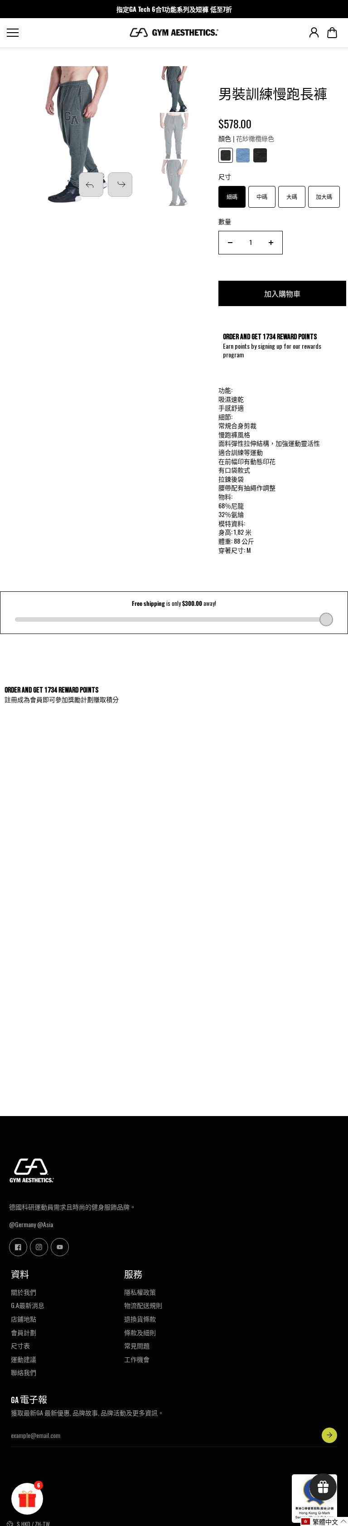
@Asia (45, 1224)
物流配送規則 (143, 1305)
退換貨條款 (140, 1318)
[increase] (271, 242)
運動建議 (23, 1359)
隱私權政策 (140, 1292)
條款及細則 (140, 1332)
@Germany (22, 1224)
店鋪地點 (23, 1318)
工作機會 (137, 1359)
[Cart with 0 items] (332, 33)
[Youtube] (60, 1247)
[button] (332, 33)
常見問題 (137, 1345)
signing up (270, 346)
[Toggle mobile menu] (65, 32)
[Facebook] (18, 1247)
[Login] (314, 33)
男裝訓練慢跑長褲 (272, 95)
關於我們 (23, 1292)
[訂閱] (329, 1435)
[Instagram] (39, 1247)
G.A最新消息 (27, 1305)
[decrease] (230, 242)
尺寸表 (20, 1345)
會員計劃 (23, 1332)
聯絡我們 (23, 1372)
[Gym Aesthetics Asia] (174, 32)
